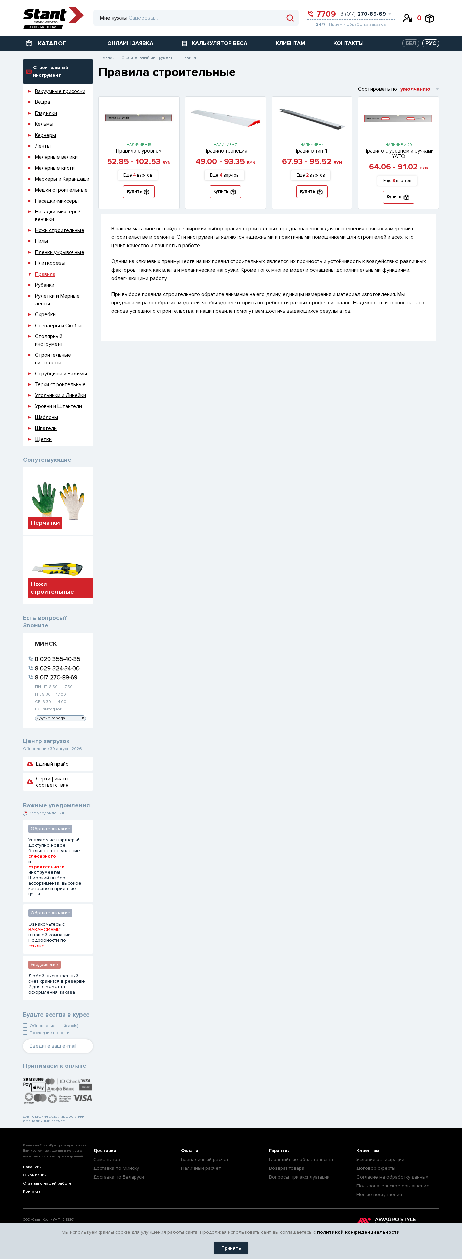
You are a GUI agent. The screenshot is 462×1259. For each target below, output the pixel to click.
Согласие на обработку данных (392, 1177)
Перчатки (45, 523)
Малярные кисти (55, 168)
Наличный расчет (201, 1168)
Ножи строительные (59, 230)
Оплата (189, 1150)
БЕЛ (411, 43)
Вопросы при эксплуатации (299, 1177)
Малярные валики (56, 157)
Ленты (43, 146)
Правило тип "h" (312, 151)
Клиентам (367, 1150)
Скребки (45, 314)
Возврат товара (286, 1168)
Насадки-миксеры (57, 200)
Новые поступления (379, 1194)
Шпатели (46, 428)
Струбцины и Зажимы (61, 373)
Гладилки (46, 113)
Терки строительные (60, 384)
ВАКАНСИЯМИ (44, 929)
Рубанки (44, 285)
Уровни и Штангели (58, 406)
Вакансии (32, 1167)
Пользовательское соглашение (393, 1186)
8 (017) (363, 14)
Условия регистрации (380, 1159)
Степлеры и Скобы (58, 325)
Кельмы (44, 124)
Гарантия (280, 1150)
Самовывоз (106, 1159)
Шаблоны (46, 417)
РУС (430, 43)
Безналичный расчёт (204, 1159)
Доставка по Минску (116, 1168)
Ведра (42, 102)
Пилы (41, 241)
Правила (45, 274)
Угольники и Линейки (60, 395)
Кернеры (45, 135)
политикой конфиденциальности (358, 1232)
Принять (231, 1248)
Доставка (104, 1150)
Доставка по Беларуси (118, 1177)
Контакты (32, 1191)
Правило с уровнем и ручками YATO (399, 153)
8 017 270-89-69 (56, 677)
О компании (35, 1175)
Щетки (43, 439)
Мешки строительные (61, 190)
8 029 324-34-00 (57, 668)
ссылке (36, 946)
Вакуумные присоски (60, 91)
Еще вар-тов (137, 175)
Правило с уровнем (139, 151)
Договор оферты (375, 1168)
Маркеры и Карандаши (62, 179)
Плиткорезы (50, 263)
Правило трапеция (225, 151)
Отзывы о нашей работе (47, 1183)
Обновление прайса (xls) (54, 1025)
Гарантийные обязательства (301, 1159)
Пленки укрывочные (59, 252)
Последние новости (49, 1032)
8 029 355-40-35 (57, 659)
